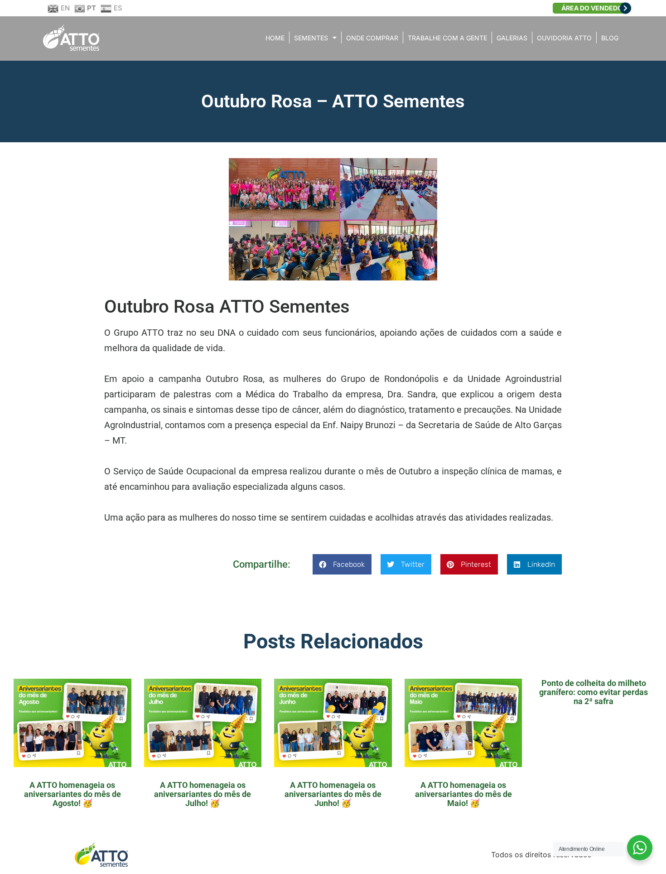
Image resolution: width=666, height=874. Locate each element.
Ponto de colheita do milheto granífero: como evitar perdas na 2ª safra (593, 692)
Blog (609, 38)
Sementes (311, 38)
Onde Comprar (372, 38)
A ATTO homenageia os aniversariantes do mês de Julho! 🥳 (202, 794)
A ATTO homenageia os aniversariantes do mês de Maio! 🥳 (463, 794)
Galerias (512, 38)
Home (275, 38)
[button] (342, 564)
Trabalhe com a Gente (447, 38)
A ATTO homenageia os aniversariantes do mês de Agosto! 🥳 (72, 794)
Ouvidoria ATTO (564, 38)
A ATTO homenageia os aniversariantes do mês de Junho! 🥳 (333, 794)
